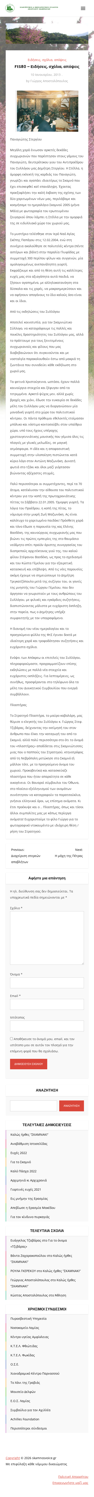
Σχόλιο (16, 908)
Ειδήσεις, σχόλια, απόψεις (47, 60)
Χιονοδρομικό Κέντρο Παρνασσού (34, 1373)
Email (15, 996)
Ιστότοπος (17, 1017)
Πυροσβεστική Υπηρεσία (28, 1318)
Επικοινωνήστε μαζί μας (70, 1483)
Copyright (13, 1458)
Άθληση (60, 1295)
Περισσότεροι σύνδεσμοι (28, 1428)
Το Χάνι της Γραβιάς (25, 1382)
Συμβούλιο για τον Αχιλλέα (30, 1410)
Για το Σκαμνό (20, 1162)
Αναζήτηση (47, 1090)
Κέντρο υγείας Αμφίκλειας (29, 1337)
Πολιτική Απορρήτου (73, 1477)
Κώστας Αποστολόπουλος (29, 1295)
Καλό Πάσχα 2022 (23, 1171)
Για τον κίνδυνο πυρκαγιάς (30, 1217)
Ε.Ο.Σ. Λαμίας (20, 1401)
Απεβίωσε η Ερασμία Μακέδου (32, 1208)
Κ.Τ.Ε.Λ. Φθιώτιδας (24, 1346)
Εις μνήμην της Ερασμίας (29, 1198)
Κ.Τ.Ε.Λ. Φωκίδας (22, 1355)
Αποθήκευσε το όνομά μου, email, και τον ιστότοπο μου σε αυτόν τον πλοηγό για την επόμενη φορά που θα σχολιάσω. (42, 1045)
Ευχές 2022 (18, 1153)
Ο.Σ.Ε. (14, 1364)
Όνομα (16, 974)
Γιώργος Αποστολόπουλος (49, 81)
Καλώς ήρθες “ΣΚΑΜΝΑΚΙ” (29, 1134)
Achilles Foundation (24, 1419)
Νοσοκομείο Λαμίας (24, 1328)
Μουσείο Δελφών (23, 1392)
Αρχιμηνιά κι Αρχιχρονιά (28, 1180)
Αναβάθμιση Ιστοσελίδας (28, 1144)
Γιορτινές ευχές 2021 (25, 1189)
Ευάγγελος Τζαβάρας (25, 1240)
